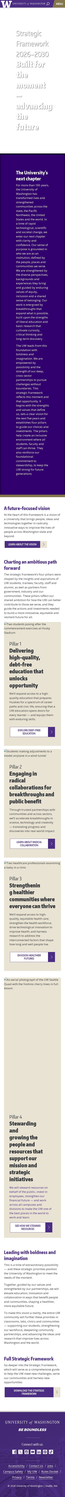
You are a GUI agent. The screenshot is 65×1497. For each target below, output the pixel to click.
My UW (32, 1471)
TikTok (51, 1452)
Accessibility (16, 1466)
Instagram (26, 1452)
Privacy (17, 1477)
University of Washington (7, 4)
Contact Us (36, 1466)
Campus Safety (13, 1471)
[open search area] (48, 3)
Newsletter (46, 1477)
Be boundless (32, 1430)
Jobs (50, 1466)
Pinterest (45, 1452)
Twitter (20, 1452)
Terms (30, 1477)
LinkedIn (38, 1452)
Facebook (14, 1452)
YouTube (32, 1452)
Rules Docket (49, 1471)
